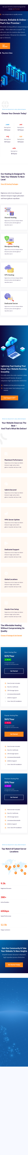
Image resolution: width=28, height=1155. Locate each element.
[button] (6, 866)
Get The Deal (16, 9)
